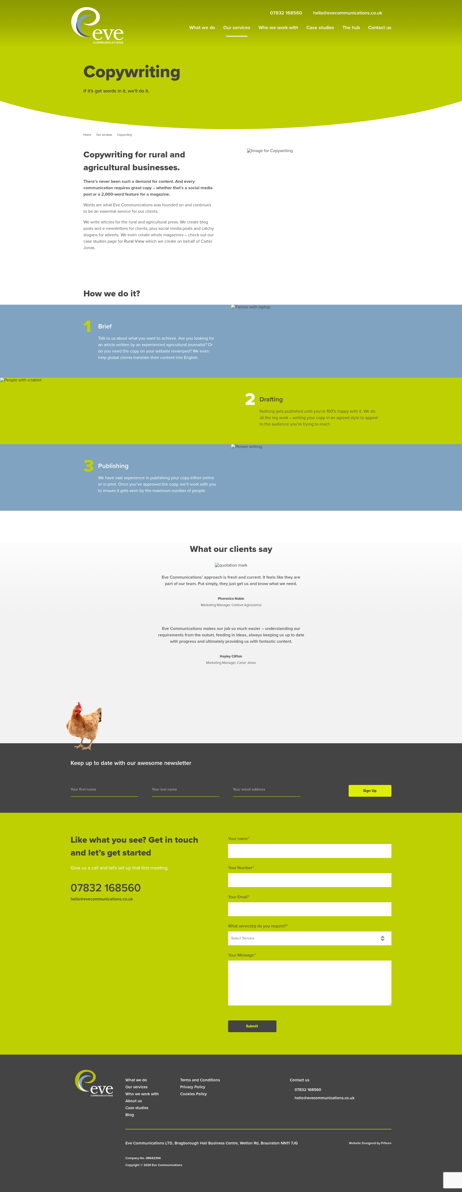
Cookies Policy (193, 1094)
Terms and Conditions (200, 1080)
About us (133, 1100)
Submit (252, 1026)
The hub (351, 27)
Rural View (134, 241)
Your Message (242, 955)
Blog (129, 1114)
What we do (202, 27)
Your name (239, 838)
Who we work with (278, 27)
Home (87, 135)
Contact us (379, 27)
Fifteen (386, 1143)
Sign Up (369, 790)
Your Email (238, 897)
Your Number (241, 867)
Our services (236, 27)
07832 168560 (286, 13)
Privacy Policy (192, 1087)
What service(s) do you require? (258, 926)
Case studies (320, 27)
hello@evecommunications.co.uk (347, 13)
